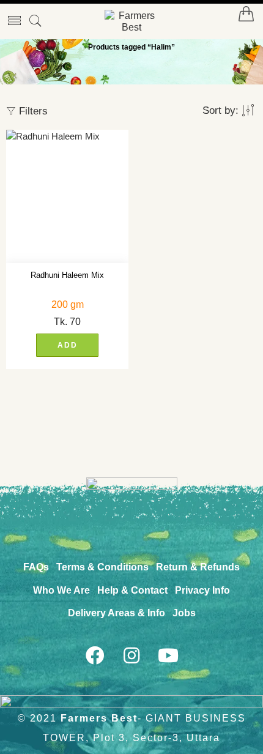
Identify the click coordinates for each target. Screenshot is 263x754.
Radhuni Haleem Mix (67, 275)
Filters (32, 111)
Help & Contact (132, 590)
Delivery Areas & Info (116, 613)
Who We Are (61, 590)
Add (67, 345)
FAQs (36, 567)
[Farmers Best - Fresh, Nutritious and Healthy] (131, 21)
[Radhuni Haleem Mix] (67, 196)
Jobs (184, 613)
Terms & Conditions (102, 567)
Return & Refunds (198, 567)
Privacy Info (202, 590)
